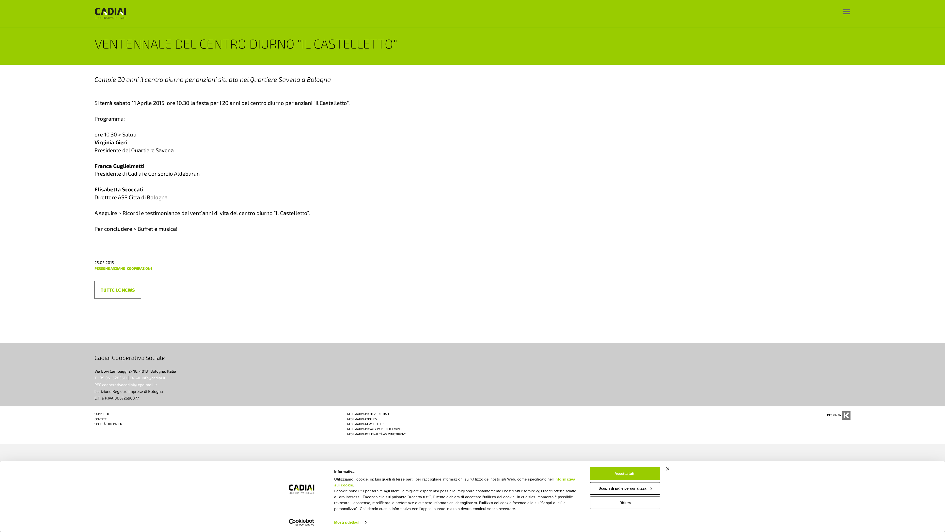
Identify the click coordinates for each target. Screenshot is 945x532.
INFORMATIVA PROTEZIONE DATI (367, 414)
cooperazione (139, 268)
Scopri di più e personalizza (622, 488)
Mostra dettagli (347, 522)
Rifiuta (625, 503)
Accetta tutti (624, 473)
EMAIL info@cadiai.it (147, 377)
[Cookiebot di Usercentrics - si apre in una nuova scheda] (301, 522)
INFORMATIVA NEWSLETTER (364, 424)
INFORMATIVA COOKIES (361, 419)
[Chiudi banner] (667, 469)
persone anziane (109, 268)
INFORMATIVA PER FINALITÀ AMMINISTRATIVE (376, 434)
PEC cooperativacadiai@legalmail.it (125, 384)
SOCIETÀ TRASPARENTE (110, 424)
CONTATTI (100, 419)
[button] (117, 290)
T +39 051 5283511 (110, 377)
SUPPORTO (101, 414)
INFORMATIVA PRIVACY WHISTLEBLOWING (374, 429)
